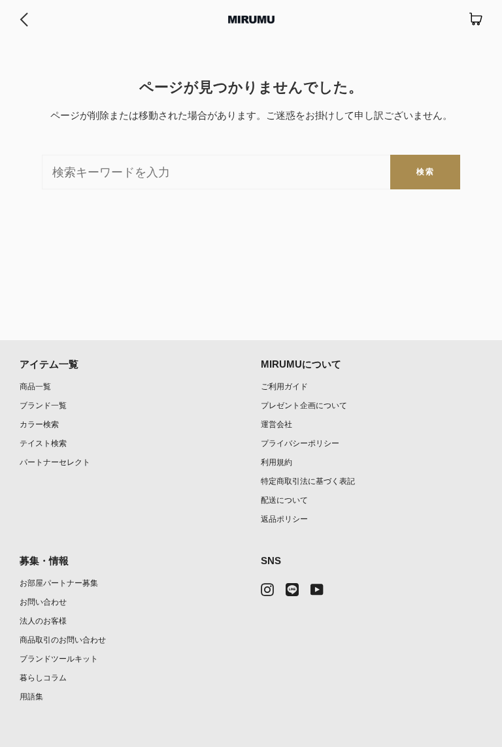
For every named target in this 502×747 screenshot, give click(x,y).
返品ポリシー (284, 519)
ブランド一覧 (43, 405)
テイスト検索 (43, 443)
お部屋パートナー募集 (59, 583)
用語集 (31, 696)
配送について (284, 500)
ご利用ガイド (284, 386)
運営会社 (276, 424)
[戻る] (24, 19)
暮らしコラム (43, 677)
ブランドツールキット (59, 658)
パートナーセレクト (55, 462)
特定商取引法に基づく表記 (308, 481)
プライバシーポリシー (300, 443)
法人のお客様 (43, 621)
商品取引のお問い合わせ (63, 639)
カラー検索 (39, 424)
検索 (425, 171)
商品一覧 (35, 386)
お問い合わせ (43, 602)
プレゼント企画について (304, 405)
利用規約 (276, 462)
